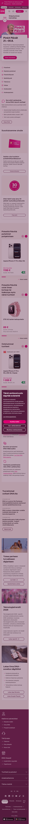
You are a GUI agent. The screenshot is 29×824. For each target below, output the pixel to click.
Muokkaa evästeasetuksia (14, 430)
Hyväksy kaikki (14, 421)
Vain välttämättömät (14, 426)
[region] (14, 412)
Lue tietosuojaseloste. (9, 416)
